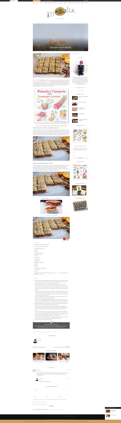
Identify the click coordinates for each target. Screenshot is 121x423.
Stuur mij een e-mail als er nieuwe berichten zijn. (40, 404)
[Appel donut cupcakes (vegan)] (39, 357)
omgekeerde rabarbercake (53, 198)
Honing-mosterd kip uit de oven (83, 97)
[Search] (87, 3)
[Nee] (119, 421)
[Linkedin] (86, 1)
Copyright (52, 419)
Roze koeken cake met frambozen (51, 361)
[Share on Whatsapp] (53, 335)
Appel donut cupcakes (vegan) (38, 361)
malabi (47, 82)
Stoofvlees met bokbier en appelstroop (49, 0)
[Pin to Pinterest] (51, 335)
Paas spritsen (64, 361)
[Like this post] (48, 335)
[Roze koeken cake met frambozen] (51, 357)
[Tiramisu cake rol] (108, 415)
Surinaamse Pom (81, 113)
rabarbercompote (47, 81)
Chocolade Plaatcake (82, 102)
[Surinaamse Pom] (75, 115)
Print (67, 239)
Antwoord (68, 378)
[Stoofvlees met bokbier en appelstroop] (75, 121)
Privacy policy (93, 421)
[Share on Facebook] (49, 335)
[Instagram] (84, 1)
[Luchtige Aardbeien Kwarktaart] (75, 109)
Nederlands (13, 0)
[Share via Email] (54, 335)
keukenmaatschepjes (58, 272)
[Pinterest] (85, 1)
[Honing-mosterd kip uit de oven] (75, 98)
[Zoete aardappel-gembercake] (108, 411)
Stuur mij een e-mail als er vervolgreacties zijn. (39, 401)
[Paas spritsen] (64, 357)
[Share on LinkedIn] (52, 335)
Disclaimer (59, 419)
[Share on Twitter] (50, 335)
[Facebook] (83, 1)
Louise (40, 378)
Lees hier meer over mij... (80, 84)
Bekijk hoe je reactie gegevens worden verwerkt (56, 409)
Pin (64, 239)
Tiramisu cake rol (114, 414)
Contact (67, 419)
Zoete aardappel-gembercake (114, 411)
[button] (41, 1)
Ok (88, 421)
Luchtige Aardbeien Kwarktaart (82, 108)
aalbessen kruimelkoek (36, 81)
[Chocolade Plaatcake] (75, 104)
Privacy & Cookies (63, 419)
